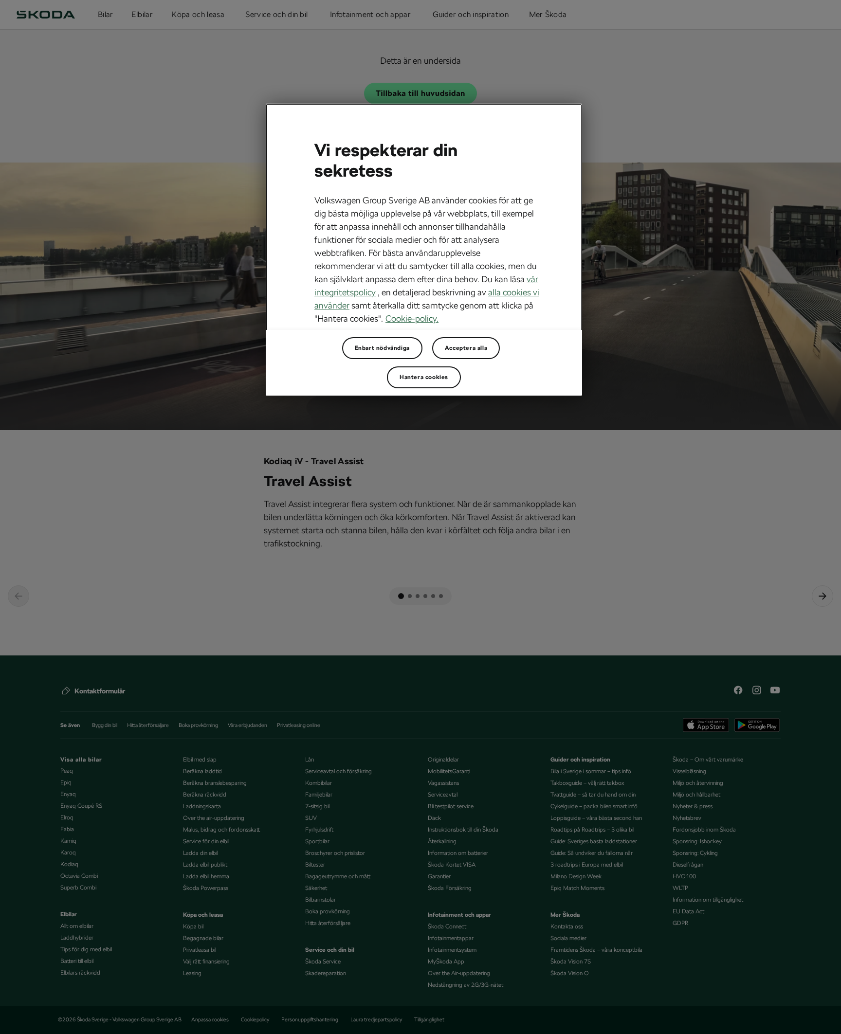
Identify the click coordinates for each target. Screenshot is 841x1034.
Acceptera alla (466, 348)
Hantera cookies (424, 377)
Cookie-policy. (412, 318)
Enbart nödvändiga (382, 348)
